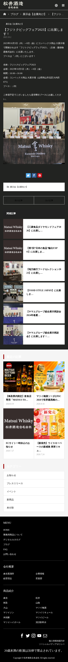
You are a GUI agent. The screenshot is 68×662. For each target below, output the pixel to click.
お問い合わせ (9, 554)
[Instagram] (33, 635)
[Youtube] (39, 635)
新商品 (10, 499)
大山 (5, 607)
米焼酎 (6, 617)
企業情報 (40, 573)
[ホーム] (4, 14)
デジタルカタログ (11, 539)
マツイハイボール (11, 622)
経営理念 (7, 578)
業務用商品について (13, 534)
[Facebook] (22, 635)
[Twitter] (27, 635)
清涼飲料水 (41, 622)
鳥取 (5, 603)
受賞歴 (39, 578)
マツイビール (42, 617)
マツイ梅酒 (41, 607)
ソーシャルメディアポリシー (52, 644)
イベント (11, 491)
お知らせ (11, 475)
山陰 (38, 603)
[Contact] (45, 635)
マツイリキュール (44, 612)
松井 (38, 598)
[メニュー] (63, 5)
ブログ (6, 544)
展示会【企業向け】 (15, 24)
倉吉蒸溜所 (8, 573)
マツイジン (8, 612)
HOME (6, 530)
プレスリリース (15, 483)
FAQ (5, 549)
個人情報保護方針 (57, 641)
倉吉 (5, 598)
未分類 (10, 507)
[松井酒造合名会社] (13, 5)
